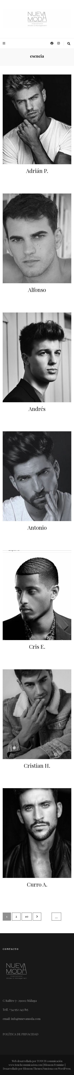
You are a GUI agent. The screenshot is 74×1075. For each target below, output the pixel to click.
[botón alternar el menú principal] (4, 43)
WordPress (64, 1068)
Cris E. (37, 646)
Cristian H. (37, 765)
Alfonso (37, 289)
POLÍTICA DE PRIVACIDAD (20, 1034)
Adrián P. (37, 170)
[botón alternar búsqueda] (68, 43)
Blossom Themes (32, 1068)
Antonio (37, 527)
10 (28, 916)
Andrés (37, 408)
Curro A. (37, 884)
